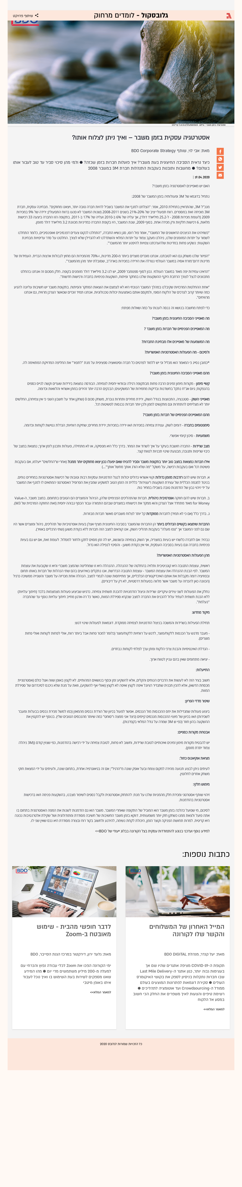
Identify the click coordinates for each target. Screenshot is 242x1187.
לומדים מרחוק (131, 15)
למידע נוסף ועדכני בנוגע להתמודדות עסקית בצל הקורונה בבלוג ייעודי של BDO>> (152, 831)
